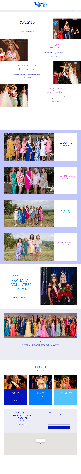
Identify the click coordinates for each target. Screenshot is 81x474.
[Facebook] (59, 471)
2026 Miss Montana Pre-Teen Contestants (66, 210)
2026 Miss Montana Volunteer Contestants (65, 143)
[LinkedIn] (62, 471)
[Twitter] (60, 471)
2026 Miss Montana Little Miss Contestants (66, 242)
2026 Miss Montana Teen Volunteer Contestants (66, 176)
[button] (76, 11)
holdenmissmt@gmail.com (22, 424)
